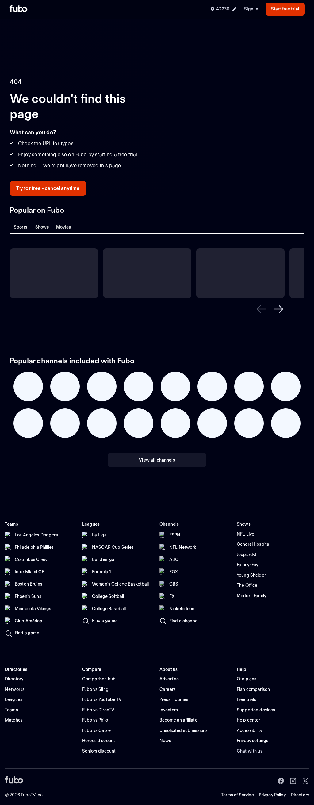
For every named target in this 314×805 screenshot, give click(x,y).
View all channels (157, 460)
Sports (20, 227)
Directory (300, 794)
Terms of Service (237, 794)
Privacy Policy (272, 794)
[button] (261, 309)
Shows (42, 227)
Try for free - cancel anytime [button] (48, 188)
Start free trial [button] (285, 8)
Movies (63, 227)
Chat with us (249, 751)
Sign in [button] (251, 8)
